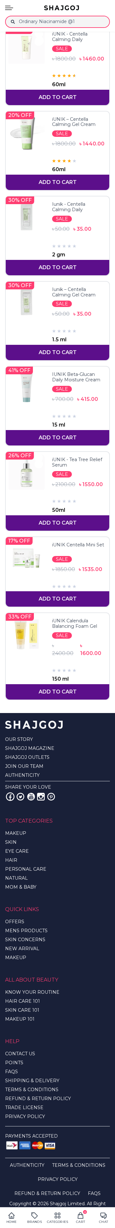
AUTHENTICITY (22, 775)
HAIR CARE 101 (22, 1001)
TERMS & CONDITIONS (31, 1089)
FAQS (11, 1071)
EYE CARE (17, 851)
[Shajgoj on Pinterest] (51, 797)
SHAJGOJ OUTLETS (27, 757)
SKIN (11, 842)
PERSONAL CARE (25, 869)
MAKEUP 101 (19, 1019)
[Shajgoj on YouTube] (31, 797)
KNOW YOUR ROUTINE (32, 992)
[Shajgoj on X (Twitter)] (20, 797)
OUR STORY (19, 739)
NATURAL (16, 878)
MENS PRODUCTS (26, 930)
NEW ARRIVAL (22, 948)
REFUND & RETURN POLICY (38, 1098)
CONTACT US (20, 1054)
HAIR (11, 860)
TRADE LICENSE (24, 1107)
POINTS (14, 1063)
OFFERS (14, 922)
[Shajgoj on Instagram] (41, 797)
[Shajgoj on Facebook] (10, 797)
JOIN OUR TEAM (24, 766)
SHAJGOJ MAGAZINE (29, 748)
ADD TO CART (58, 97)
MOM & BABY (20, 887)
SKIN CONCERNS (25, 939)
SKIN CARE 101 (22, 1010)
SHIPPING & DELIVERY (32, 1080)
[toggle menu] (9, 8)
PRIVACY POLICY (25, 1116)
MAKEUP (15, 833)
